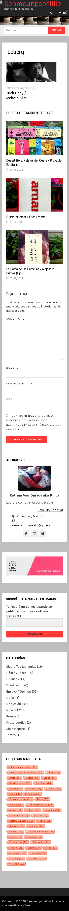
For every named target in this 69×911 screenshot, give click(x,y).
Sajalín (33, 847)
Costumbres (18, 842)
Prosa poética (16, 723)
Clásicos (34, 788)
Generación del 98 (40, 804)
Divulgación (14, 686)
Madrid (32, 777)
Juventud (35, 826)
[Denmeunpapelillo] (34, 20)
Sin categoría (16, 729)
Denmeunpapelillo (38, 901)
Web (9, 399)
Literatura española (22, 767)
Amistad (40, 815)
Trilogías (16, 858)
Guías (10, 698)
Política (32, 810)
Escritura (32, 794)
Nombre (13, 368)
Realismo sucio (19, 783)
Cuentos (12, 679)
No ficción (13, 704)
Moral (42, 799)
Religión (16, 826)
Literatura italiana (21, 820)
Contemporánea (20, 799)
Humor (15, 788)
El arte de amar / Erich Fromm (26, 217)
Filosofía (38, 853)
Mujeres (53, 788)
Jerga (50, 847)
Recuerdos (41, 842)
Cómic (15, 837)
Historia (15, 804)
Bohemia (34, 837)
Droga (49, 777)
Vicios (53, 772)
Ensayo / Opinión (18, 692)
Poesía (11, 717)
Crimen (15, 831)
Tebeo (44, 820)
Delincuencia (18, 815)
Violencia (16, 863)
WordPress (15, 905)
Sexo (14, 794)
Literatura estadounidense (25, 772)
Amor (14, 777)
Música (15, 847)
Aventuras (17, 853)
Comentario (16, 319)
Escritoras (44, 783)
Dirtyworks (37, 858)
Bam (28, 905)
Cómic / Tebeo (16, 673)
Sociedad (52, 810)
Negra (15, 810)
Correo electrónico (23, 383)
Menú (63, 13)
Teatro (11, 735)
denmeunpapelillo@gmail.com (33, 526)
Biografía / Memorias (21, 667)
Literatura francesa (40, 831)
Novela (11, 710)
